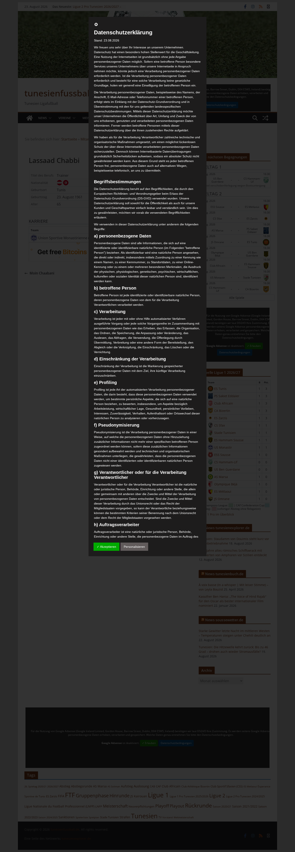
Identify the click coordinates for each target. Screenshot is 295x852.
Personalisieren (134, 546)
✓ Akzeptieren (106, 546)
